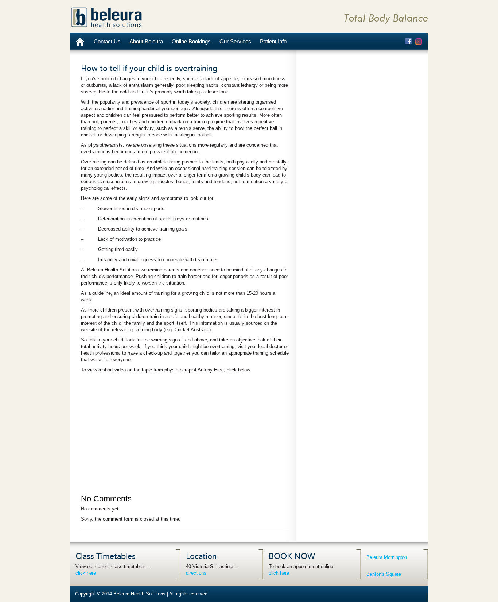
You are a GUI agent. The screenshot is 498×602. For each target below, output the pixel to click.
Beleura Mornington (386, 557)
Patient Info (273, 41)
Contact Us (107, 41)
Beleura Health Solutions (106, 17)
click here (85, 573)
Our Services (235, 41)
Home (79, 41)
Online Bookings (191, 41)
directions (196, 573)
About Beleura (146, 41)
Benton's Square (383, 574)
